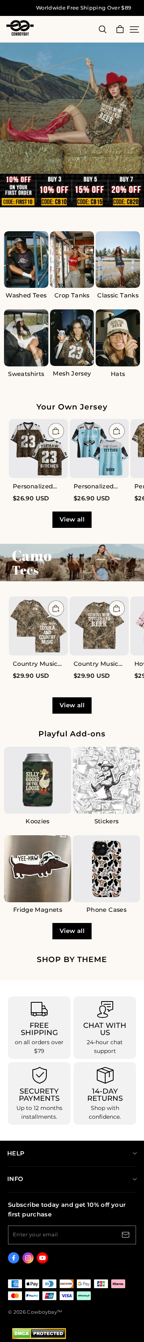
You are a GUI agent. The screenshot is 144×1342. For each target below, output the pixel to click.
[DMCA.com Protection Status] (39, 1337)
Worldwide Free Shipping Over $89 (83, 8)
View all (72, 519)
